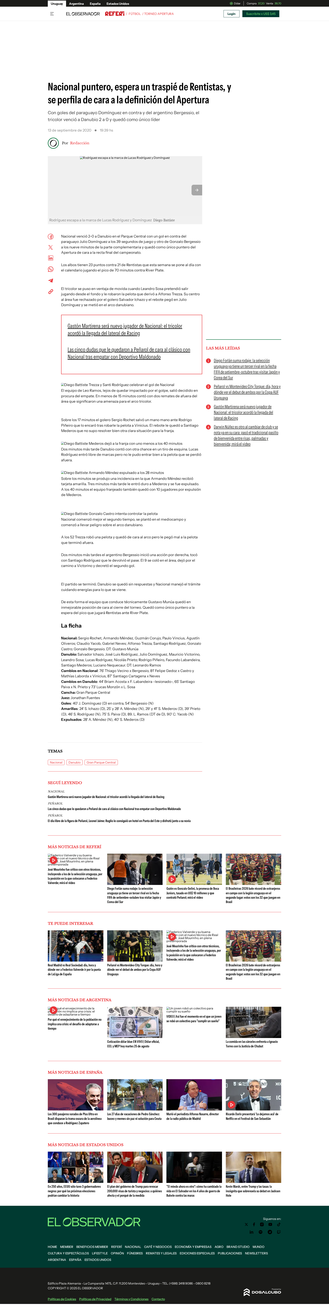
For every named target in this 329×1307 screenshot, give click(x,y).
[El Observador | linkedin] (251, 1232)
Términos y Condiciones (131, 1299)
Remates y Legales (161, 1253)
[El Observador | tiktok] (279, 1224)
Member (66, 1247)
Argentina (76, 4)
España (95, 4)
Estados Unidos (118, 4)
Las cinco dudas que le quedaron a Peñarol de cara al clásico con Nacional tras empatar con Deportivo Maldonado (114, 809)
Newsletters (256, 1253)
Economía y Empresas (193, 1247)
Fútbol (135, 13)
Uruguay (57, 4)
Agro (219, 1247)
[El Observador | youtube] (270, 1224)
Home (52, 1247)
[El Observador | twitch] (279, 1232)
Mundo (258, 1247)
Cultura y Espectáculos (68, 1253)
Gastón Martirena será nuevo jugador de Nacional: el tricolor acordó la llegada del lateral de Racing (106, 797)
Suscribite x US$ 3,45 (260, 14)
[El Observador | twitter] (246, 1224)
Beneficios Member (92, 1247)
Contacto (158, 1299)
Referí (116, 1247)
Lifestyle (100, 1253)
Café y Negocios (158, 1247)
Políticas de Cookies (62, 1299)
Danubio (75, 762)
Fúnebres (135, 1253)
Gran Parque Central (101, 762)
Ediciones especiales (197, 1253)
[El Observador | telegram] (270, 1232)
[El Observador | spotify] (260, 1232)
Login (232, 14)
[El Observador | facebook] (254, 1224)
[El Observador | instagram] (262, 1224)
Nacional (56, 762)
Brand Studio (238, 1247)
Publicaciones (230, 1253)
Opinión (117, 1253)
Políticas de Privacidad (95, 1299)
